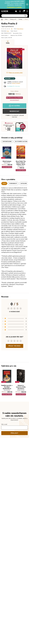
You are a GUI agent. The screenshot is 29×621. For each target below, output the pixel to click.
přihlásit (14, 433)
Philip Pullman (20, 28)
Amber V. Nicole (20, 390)
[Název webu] (4, 11)
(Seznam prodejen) (16, 83)
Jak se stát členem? (14, 100)
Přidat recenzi (14, 346)
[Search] (25, 15)
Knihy (6, 19)
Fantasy (20, 19)
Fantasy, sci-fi (13, 19)
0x (11, 28)
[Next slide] (24, 58)
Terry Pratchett (7, 390)
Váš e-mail (4, 424)
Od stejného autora (21, 141)
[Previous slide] (5, 58)
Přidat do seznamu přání (16, 72)
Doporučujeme (7, 141)
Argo (8, 31)
